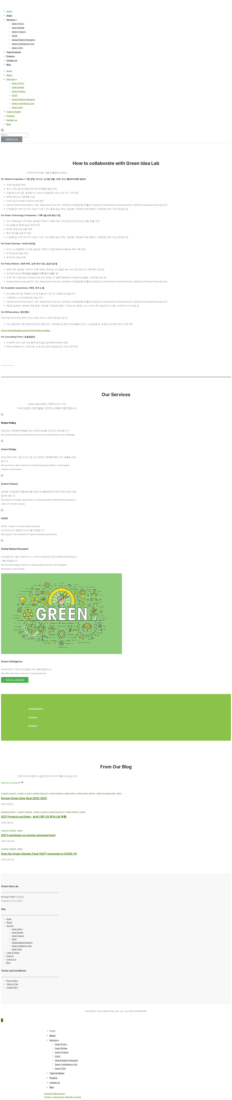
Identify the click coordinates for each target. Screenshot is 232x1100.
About (9, 15)
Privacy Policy (12, 981)
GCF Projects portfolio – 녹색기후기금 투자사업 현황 (33, 816)
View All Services (15, 680)
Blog (8, 64)
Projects (10, 56)
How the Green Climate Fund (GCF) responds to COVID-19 (39, 853)
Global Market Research (23, 40)
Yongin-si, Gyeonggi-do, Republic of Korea (62, 1097)
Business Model (8, 812)
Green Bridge (18, 28)
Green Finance (19, 32)
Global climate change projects (33, 793)
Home (9, 11)
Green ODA (17, 48)
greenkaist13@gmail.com (54, 1093)
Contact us (11, 60)
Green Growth (57, 793)
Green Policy (18, 24)
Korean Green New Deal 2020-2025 (24, 798)
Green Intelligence (86, 793)
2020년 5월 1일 (7, 822)
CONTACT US (12, 139)
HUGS (14, 36)
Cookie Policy (12, 987)
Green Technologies (105, 793)
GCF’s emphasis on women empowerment (28, 835)
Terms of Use (12, 984)
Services (10, 19)
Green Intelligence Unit (23, 44)
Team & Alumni (13, 52)
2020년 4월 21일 (8, 841)
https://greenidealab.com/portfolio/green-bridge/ (25, 330)
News (119, 793)
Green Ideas (70, 793)
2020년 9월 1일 (7, 804)
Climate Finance (8, 793)
